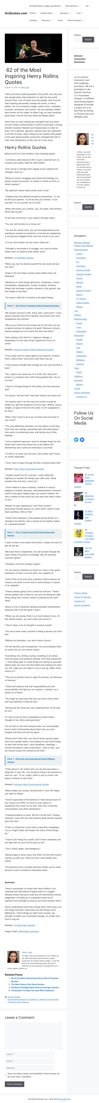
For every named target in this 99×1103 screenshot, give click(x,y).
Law (78, 348)
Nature (79, 352)
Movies (79, 282)
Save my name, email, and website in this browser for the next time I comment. (33, 1075)
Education (64, 13)
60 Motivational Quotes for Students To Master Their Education (33, 999)
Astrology (80, 266)
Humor (79, 278)
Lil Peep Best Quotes (24, 258)
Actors (79, 254)
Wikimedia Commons (28, 931)
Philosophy (81, 356)
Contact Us (81, 397)
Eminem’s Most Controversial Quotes (31, 784)
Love (78, 327)
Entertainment (71, 6)
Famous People (14, 997)
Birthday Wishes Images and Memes (45, 6)
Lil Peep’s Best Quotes (24, 925)
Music (79, 286)
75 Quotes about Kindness (18, 1002)
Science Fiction (83, 290)
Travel (60, 20)
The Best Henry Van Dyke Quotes (27, 984)
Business (46, 20)
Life (87, 6)
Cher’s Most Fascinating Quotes (29, 469)
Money (79, 384)
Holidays (33, 20)
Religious (80, 360)
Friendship (81, 331)
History (79, 343)
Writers (79, 307)
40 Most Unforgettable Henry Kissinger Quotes (35, 987)
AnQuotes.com (16, 13)
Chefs (79, 372)
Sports (79, 294)
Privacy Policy (80, 593)
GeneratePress (64, 1099)
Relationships (46, 13)
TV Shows (81, 299)
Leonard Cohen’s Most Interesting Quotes (34, 349)
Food (78, 13)
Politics (33, 13)
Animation (81, 258)
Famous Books (83, 270)
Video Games (82, 303)
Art (77, 262)
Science (80, 364)
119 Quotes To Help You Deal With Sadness (32, 990)
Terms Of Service (82, 597)
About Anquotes (74, 20)
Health (79, 339)
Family (79, 323)
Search (77, 35)
